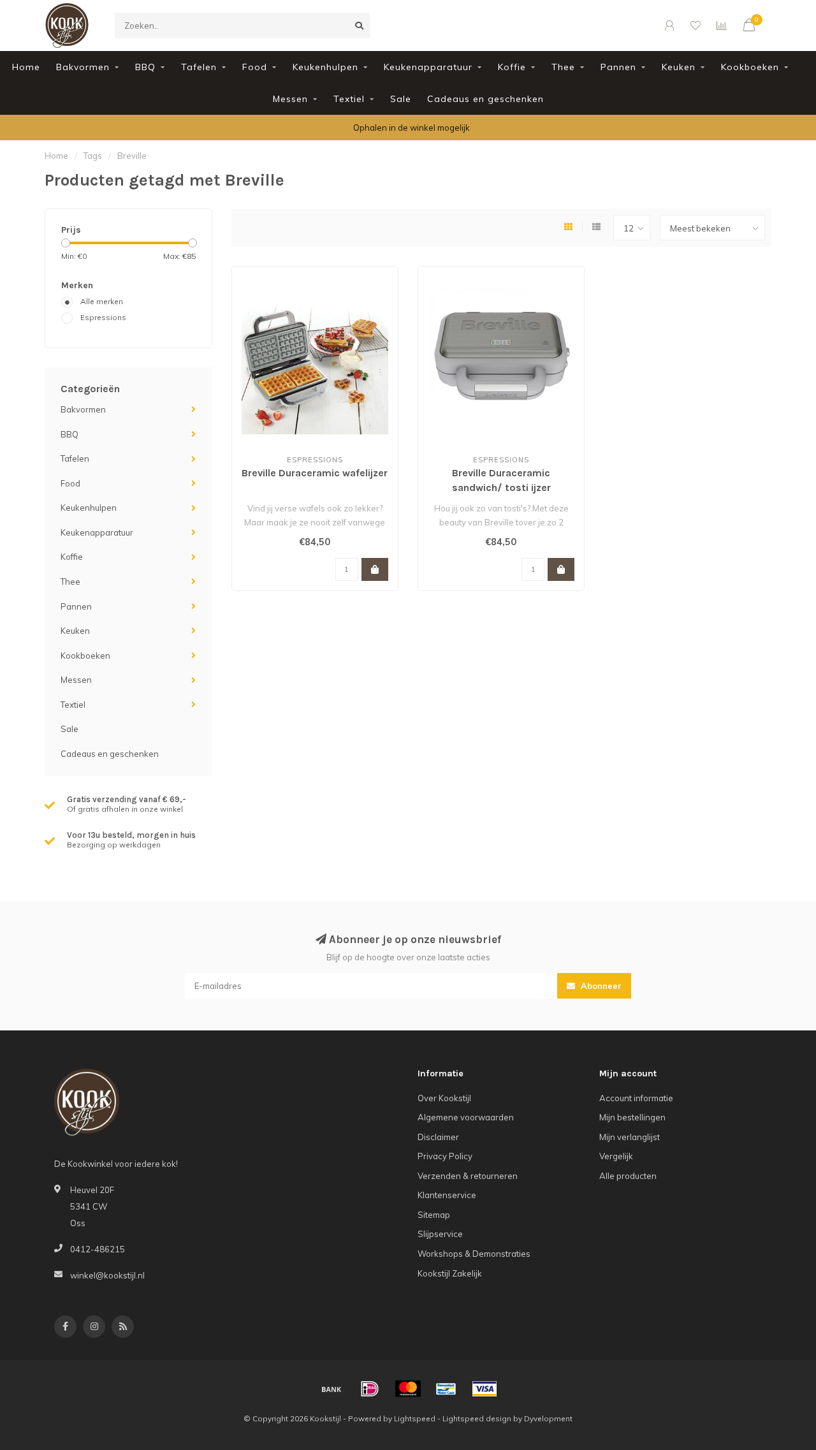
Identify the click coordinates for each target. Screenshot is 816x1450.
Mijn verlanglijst (629, 1137)
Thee (563, 67)
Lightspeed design (476, 1418)
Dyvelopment (548, 1418)
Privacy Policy (445, 1156)
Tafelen (199, 67)
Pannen (618, 67)
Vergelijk (616, 1156)
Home (26, 67)
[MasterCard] (408, 1388)
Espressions (103, 317)
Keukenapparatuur (428, 67)
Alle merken (101, 301)
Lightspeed (414, 1418)
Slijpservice (440, 1234)
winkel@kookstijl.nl (107, 1275)
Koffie (512, 67)
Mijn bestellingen (632, 1117)
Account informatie (636, 1098)
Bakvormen (83, 67)
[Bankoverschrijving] (331, 1388)
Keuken (679, 67)
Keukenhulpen (325, 67)
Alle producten (628, 1176)
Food (254, 67)
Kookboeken (750, 67)
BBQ (145, 67)
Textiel (349, 99)
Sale (400, 99)
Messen (290, 99)
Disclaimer (438, 1137)
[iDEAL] (370, 1388)
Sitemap (434, 1215)
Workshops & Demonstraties (474, 1254)
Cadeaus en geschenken (485, 99)
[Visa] (484, 1388)
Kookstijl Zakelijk (450, 1273)
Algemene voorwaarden (466, 1117)
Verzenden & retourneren (468, 1176)
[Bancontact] (446, 1388)
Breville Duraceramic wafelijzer (315, 473)
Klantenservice (447, 1195)
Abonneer (600, 986)
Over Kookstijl (444, 1098)
